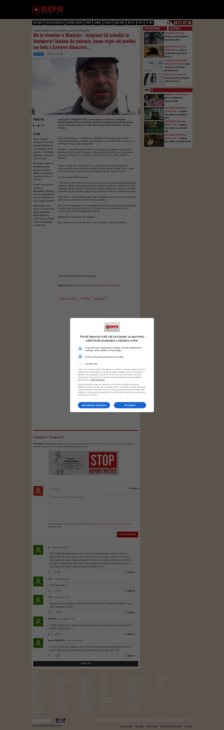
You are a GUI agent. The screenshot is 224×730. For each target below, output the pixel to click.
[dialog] (112, 365)
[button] (112, 364)
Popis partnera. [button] (98, 379)
